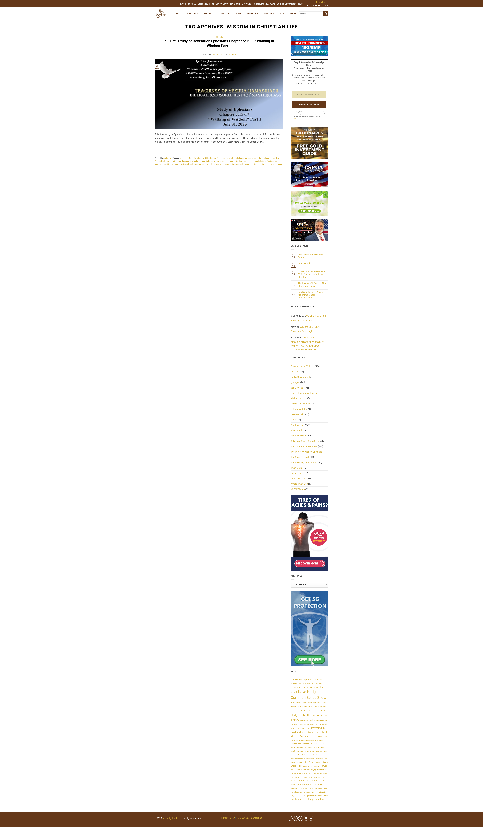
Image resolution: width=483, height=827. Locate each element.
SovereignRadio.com (172, 818)
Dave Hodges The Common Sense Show (309, 715)
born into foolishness (235, 158)
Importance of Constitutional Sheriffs (302, 724)
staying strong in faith (318, 770)
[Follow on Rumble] (319, 6)
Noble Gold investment (306, 755)
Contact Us (256, 818)
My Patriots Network (301, 403)
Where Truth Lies (299, 483)
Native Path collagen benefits (306, 751)
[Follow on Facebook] (308, 6)
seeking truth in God (180, 164)
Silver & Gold (297, 430)
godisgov (218, 37)
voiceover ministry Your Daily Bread (315, 792)
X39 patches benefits (297, 796)
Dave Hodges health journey (309, 711)
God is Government (300, 377)
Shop (293, 14)
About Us (191, 14)
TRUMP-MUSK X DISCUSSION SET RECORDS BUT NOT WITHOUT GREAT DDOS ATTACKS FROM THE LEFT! (307, 343)
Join (282, 14)
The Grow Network (300, 457)
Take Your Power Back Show (305, 441)
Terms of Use (243, 818)
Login (326, 5)
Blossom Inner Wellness (303, 366)
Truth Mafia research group (308, 788)
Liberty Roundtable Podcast (304, 393)
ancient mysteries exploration (301, 680)
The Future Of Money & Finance (306, 451)
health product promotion (318, 720)
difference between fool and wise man (189, 161)
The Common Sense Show (304, 446)
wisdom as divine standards (232, 164)
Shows (208, 14)
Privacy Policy (228, 818)
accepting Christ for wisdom (192, 158)
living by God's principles (239, 161)
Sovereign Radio (299, 435)
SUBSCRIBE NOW (308, 104)
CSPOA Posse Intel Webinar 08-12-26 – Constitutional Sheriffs (312, 274)
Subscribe (253, 14)
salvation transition (163, 164)
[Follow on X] (313, 6)
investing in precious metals (315, 736)
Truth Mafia (296, 467)
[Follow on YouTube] (316, 6)
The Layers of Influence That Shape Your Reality (312, 284)
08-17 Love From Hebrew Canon (310, 256)
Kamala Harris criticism (298, 740)
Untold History (298, 478)
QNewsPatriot (298, 414)
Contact (269, 14)
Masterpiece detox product (315, 740)
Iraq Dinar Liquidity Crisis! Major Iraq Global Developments (310, 295)
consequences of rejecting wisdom (260, 158)
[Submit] (325, 13)
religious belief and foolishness (263, 161)
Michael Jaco (297, 398)
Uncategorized (298, 473)
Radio (293, 419)
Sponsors (224, 14)
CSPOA (294, 371)
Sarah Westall (298, 425)
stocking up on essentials (319, 773)
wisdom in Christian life (254, 164)
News (238, 14)
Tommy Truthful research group (301, 784)
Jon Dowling (297, 387)
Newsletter (320, 2)
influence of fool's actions (217, 161)
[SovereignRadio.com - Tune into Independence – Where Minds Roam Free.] (162, 13)
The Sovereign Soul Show (303, 462)
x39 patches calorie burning (313, 796)
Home (178, 14)
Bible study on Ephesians (215, 158)
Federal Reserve (303, 720)
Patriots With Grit (299, 409)
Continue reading (219, 148)
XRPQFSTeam (298, 489)
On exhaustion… (306, 263)
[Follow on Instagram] (310, 6)
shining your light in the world (308, 766)
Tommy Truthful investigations (316, 781)
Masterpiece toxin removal (302, 744)
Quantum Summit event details (309, 759)
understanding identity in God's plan (204, 164)
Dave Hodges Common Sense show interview (306, 703)
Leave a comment (275, 164)
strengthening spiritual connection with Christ (306, 777)
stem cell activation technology (300, 773)
